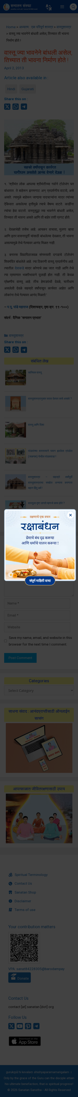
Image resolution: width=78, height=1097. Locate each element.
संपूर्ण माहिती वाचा (40, 580)
